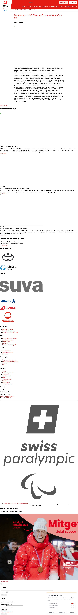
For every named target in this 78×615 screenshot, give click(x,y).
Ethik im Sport (6, 341)
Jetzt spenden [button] (5, 245)
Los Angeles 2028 (36, 6)
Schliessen (4, 594)
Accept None (51, 612)
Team (4, 371)
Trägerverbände (6, 379)
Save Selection (62, 612)
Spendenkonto (24, 503)
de (30, 2)
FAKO (3, 377)
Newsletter (63, 2)
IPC (3, 364)
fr (32, 2)
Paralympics (68, 6)
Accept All (72, 612)
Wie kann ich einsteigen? (9, 345)
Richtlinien (5, 343)
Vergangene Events (7, 352)
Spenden (73, 2)
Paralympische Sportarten (9, 338)
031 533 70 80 (7, 398)
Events (62, 6)
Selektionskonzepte (7, 340)
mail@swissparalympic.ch (7, 396)
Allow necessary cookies (53, 603)
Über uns (74, 6)
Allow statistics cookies (53, 605)
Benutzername (5, 602)
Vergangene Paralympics (9, 360)
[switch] (72, 603)
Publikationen (6, 382)
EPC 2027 (28, 6)
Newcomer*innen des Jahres (10, 332)
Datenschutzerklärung (15, 503)
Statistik (4, 363)
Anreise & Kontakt (7, 384)
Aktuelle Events (6, 351)
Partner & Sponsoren (8, 373)
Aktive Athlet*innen (7, 329)
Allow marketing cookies (53, 607)
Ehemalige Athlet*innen (8, 331)
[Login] (54, 2)
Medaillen (5, 354)
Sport (57, 6)
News (23, 6)
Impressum (5, 503)
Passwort (3, 604)
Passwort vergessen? (7, 612)
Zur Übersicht (3, 105)
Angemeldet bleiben (7, 607)
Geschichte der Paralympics (10, 361)
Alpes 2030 (45, 6)
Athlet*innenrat (6, 376)
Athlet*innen (51, 6)
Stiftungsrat (5, 374)
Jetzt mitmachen (4, 581)
